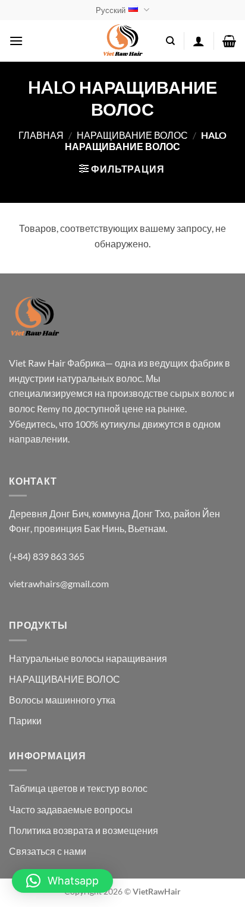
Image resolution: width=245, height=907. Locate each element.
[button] (16, 40)
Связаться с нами (47, 851)
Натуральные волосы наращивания (88, 658)
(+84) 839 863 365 (46, 556)
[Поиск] (170, 41)
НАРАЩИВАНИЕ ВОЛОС (132, 135)
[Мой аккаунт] (199, 41)
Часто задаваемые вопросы (71, 809)
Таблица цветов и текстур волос (78, 788)
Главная (41, 135)
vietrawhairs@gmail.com (59, 583)
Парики (25, 720)
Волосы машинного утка (62, 699)
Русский (110, 10)
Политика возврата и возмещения (83, 830)
